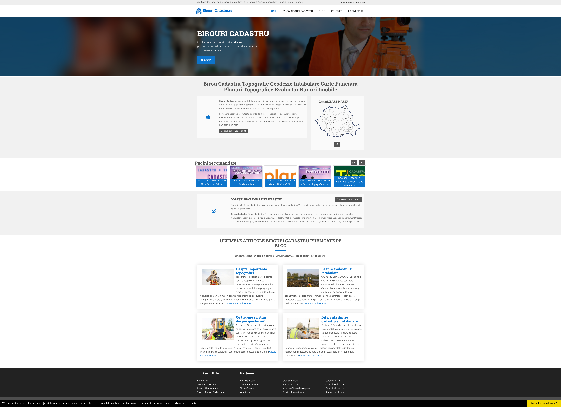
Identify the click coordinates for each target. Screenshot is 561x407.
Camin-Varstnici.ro (249, 384)
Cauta (207, 60)
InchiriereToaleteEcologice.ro (297, 388)
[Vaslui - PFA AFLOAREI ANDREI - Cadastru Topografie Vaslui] (315, 176)
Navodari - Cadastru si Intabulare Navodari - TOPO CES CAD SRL (349, 181)
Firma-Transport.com (250, 388)
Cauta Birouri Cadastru (297, 11)
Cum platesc (203, 380)
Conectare (356, 11)
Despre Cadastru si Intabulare (337, 271)
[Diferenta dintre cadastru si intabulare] (303, 328)
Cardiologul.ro (332, 380)
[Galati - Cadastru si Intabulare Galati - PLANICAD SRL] (280, 176)
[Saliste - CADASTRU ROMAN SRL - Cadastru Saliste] (211, 176)
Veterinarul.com (248, 391)
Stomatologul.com (334, 391)
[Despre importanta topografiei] (217, 277)
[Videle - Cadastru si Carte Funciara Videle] (246, 176)
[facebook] (337, 144)
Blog (322, 11)
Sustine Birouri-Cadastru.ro (211, 391)
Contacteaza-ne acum (347, 199)
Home (273, 11)
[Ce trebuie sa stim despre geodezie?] (217, 328)
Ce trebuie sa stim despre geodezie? (251, 319)
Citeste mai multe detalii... (240, 303)
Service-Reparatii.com (293, 391)
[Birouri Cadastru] (214, 10)
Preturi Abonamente (207, 388)
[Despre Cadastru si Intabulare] (303, 278)
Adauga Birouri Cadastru (353, 2)
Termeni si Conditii (206, 384)
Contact (336, 11)
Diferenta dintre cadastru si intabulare (339, 319)
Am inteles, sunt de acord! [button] (544, 403)
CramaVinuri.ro (290, 380)
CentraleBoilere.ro (334, 384)
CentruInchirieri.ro (334, 388)
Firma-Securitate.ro (292, 384)
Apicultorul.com (248, 380)
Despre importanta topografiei (251, 271)
